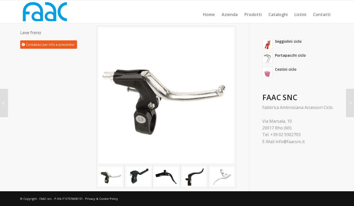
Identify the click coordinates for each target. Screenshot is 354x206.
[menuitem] (209, 14)
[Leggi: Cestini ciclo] (267, 72)
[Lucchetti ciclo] (350, 103)
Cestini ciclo (285, 69)
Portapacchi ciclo (290, 55)
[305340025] (138, 176)
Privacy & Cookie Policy (101, 199)
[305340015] (166, 95)
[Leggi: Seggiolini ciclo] (267, 44)
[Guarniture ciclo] (4, 103)
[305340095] (166, 176)
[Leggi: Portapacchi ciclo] (267, 58)
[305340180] (222, 176)
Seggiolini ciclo (288, 41)
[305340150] (194, 176)
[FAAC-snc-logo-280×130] (44, 11)
